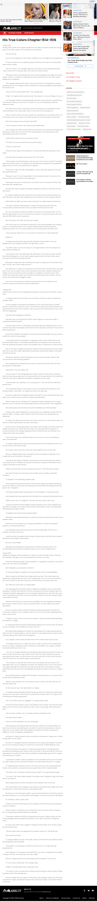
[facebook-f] (84, 890)
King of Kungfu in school (74, 104)
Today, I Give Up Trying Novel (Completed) (84, 173)
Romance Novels (84, 117)
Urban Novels (87, 129)
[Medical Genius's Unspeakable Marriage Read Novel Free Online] (70, 158)
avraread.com (46, 892)
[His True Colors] (70, 166)
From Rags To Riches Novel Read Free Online (84, 180)
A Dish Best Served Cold (74, 95)
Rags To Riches (71, 117)
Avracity (21, 898)
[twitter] (88, 890)
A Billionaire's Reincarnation (75, 92)
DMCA (84, 898)
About (41, 898)
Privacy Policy (65, 898)
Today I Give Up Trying (73, 129)
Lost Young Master (72, 107)
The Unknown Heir (83, 126)
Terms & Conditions (52, 898)
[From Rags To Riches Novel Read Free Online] (70, 182)
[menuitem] (5, 33)
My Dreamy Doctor (72, 111)
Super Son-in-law (84, 123)
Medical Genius (85, 107)
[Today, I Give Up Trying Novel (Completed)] (70, 174)
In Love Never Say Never (74, 101)
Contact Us (76, 898)
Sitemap (91, 898)
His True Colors (71, 98)
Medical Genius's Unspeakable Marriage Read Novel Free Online (84, 158)
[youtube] (92, 890)
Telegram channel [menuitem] (15, 33)
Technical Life (71, 126)
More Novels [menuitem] (29, 33)
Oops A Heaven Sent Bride (75, 114)
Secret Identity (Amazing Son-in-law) (78, 120)
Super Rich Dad (71, 123)
